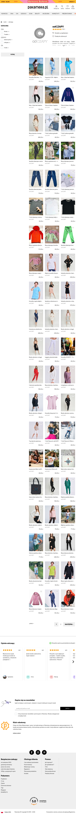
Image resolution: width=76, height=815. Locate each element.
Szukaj (62, 8)
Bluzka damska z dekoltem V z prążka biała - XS (36, 525)
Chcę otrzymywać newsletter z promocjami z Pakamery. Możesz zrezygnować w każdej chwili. (38, 714)
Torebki (6, 34)
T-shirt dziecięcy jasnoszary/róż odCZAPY (68, 189)
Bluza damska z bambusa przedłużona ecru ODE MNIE (52, 385)
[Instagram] (38, 752)
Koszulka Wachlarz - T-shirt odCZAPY (36, 77)
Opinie (3, 783)
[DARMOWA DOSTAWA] (38, 1)
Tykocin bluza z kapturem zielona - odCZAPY (52, 105)
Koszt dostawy (28, 764)
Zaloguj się (56, 8)
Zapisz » (67, 708)
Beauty (37, 13)
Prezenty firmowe (49, 773)
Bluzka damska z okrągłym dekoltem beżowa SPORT (36, 357)
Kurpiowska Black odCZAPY (36, 469)
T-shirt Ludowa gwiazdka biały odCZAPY (52, 133)
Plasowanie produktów (30, 771)
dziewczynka (7, 39)
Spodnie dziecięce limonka (68, 245)
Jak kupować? (49, 762)
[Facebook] (31, 752)
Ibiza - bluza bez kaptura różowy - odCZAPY (36, 105)
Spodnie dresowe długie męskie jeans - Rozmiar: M (52, 609)
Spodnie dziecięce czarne (36, 161)
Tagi (2, 787)
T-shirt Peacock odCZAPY (52, 441)
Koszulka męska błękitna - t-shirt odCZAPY (36, 301)
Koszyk (73, 8)
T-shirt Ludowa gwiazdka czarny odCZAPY (68, 133)
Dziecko (23, 13)
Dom (30, 13)
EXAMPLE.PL (4, 792)
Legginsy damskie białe (51, 357)
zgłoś (19, 650)
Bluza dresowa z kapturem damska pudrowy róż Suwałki (36, 609)
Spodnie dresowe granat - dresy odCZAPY (52, 189)
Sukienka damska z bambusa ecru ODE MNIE (52, 329)
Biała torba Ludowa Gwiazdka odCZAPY (68, 469)
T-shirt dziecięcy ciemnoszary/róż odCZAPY (36, 217)
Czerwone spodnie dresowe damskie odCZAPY (36, 385)
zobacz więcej (17, 733)
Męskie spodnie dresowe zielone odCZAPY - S (68, 497)
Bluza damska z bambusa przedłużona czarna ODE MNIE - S (52, 553)
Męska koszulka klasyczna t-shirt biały (52, 273)
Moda (5, 31)
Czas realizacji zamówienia (31, 762)
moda (5, 47)
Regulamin (27, 769)
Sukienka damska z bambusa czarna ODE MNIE (68, 273)
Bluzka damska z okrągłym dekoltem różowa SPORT (68, 329)
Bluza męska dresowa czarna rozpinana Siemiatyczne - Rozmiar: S (68, 581)
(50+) (63, 29)
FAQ (46, 767)
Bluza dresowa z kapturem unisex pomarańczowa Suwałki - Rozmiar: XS (68, 609)
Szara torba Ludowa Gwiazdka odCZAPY (36, 497)
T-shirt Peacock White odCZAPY (68, 441)
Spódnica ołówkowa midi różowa (52, 301)
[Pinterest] (44, 752)
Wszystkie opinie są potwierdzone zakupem (63, 643)
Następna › (69, 624)
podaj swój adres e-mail (23, 708)
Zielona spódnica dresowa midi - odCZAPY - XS (36, 553)
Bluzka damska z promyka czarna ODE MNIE (68, 413)
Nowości (4, 13)
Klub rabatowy (49, 769)
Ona (11, 13)
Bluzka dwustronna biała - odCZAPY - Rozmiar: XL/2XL (36, 581)
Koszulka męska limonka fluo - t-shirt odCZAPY (52, 581)
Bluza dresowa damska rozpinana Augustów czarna (68, 553)
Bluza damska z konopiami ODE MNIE (36, 133)
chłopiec (6, 42)
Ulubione (67, 8)
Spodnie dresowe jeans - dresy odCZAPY (36, 189)
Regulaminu (72, 812)
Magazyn (3, 790)
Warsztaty (56, 13)
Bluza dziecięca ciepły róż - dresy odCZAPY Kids (36, 273)
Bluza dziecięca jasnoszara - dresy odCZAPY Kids (68, 161)
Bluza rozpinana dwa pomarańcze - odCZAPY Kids (36, 245)
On (17, 13)
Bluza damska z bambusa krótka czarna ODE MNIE (52, 497)
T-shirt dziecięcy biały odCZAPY (52, 217)
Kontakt (26, 773)
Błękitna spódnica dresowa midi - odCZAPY (68, 525)
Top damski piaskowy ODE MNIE (36, 441)
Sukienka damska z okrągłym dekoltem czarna (68, 301)
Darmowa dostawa (6, 785)
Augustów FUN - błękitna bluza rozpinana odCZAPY (52, 77)
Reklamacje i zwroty (29, 767)
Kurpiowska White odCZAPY (52, 469)
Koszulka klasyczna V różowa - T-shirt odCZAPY (52, 413)
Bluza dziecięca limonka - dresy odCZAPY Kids (52, 245)
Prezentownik (67, 13)
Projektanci (4, 779)
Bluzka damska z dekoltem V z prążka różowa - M (52, 525)
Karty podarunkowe (50, 771)
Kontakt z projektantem (61, 33)
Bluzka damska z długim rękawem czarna (36, 413)
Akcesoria (46, 13)
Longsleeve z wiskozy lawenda (68, 385)
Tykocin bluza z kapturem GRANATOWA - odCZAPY (68, 105)
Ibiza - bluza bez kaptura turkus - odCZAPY (68, 77)
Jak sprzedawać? (49, 764)
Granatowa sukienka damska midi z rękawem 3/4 (36, 329)
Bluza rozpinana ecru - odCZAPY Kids (52, 161)
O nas (2, 781)
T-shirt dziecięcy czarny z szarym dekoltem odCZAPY (68, 217)
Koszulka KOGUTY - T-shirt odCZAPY (68, 357)
